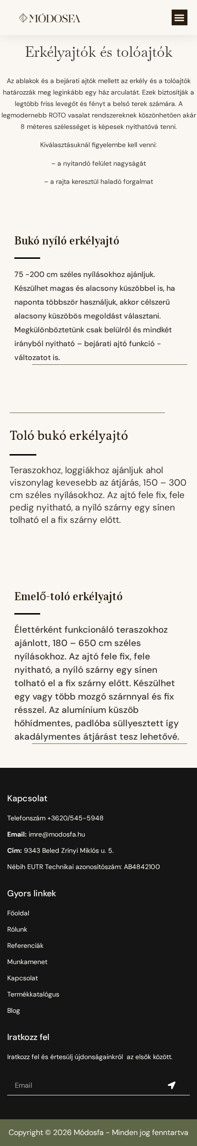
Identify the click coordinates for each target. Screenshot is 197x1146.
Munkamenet (27, 961)
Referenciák (25, 945)
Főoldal (18, 913)
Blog (13, 1010)
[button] (179, 17)
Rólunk (17, 929)
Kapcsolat (22, 978)
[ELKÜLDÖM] (171, 1085)
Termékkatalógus (33, 994)
